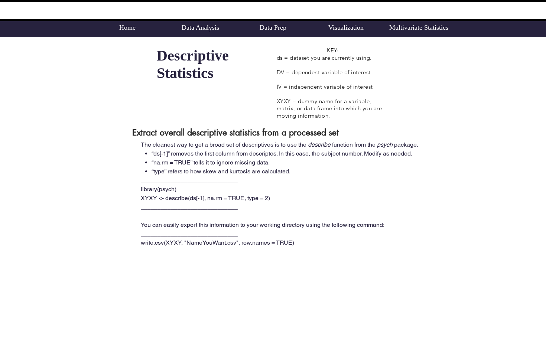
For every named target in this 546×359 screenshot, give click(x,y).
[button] (200, 27)
